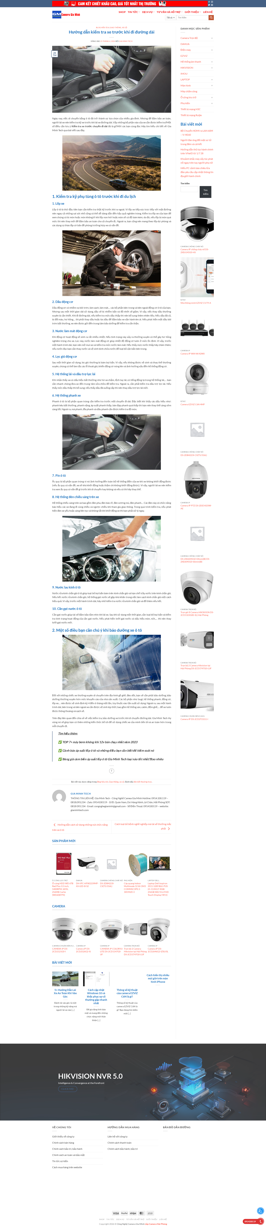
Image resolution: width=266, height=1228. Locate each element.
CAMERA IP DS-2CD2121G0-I (60, 950)
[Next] (169, 876)
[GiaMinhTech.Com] (66, 14)
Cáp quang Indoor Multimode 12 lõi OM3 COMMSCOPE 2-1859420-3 (135, 887)
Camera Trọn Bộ (189, 37)
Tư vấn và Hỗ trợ (168, 11)
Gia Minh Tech (125, 41)
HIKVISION (187, 67)
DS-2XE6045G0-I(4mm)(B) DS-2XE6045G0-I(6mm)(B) (195, 560)
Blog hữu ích (102, 27)
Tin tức (133, 11)
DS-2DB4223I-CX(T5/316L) (107, 885)
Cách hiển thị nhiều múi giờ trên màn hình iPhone (158, 978)
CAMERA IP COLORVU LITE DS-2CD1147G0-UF (111, 951)
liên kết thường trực (143, 782)
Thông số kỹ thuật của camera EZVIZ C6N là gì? (127, 993)
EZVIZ (184, 55)
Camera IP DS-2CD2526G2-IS (83, 950)
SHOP (122, 11)
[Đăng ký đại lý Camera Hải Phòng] (130, 3)
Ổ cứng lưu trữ (188, 97)
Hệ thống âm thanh (191, 61)
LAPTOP (185, 79)
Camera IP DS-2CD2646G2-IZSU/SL (158, 950)
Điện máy (186, 49)
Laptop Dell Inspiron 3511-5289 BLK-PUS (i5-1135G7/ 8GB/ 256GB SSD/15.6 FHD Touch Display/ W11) (158, 889)
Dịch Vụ (147, 11)
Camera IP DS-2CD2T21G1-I (194, 719)
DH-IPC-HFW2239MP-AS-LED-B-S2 (87, 885)
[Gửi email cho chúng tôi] (212, 5)
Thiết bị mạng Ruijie (191, 115)
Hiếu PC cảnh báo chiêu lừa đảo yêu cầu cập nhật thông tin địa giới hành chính (197, 172)
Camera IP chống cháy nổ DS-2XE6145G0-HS (195, 251)
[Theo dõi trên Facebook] (209, 2)
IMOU (184, 73)
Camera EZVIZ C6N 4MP (193, 404)
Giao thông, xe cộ (118, 27)
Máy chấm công (189, 91)
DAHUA (185, 43)
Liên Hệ (208, 11)
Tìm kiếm (185, 183)
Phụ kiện (185, 103)
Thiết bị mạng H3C (191, 109)
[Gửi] (211, 17)
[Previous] (53, 876)
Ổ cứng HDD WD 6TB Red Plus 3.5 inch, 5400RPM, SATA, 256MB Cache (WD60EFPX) (62, 889)
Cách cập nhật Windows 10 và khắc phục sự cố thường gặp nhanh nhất (96, 996)
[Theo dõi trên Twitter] (209, 5)
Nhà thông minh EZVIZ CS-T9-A (196, 303)
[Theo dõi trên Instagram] (212, 2)
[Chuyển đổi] (212, 38)
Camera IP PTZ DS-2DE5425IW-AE (196, 507)
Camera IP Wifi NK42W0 (193, 353)
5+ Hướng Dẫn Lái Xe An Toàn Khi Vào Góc (65, 993)
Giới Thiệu (192, 11)
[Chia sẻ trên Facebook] (111, 770)
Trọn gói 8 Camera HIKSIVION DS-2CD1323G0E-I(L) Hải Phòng (197, 613)
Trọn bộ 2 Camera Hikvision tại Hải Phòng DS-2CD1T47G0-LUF (135, 951)
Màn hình (186, 85)
